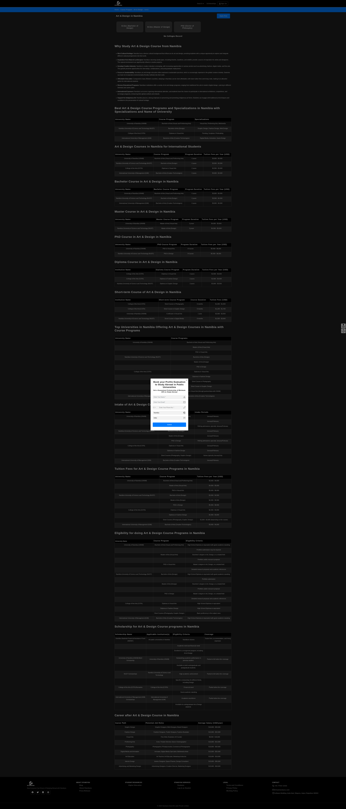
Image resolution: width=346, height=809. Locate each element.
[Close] (186, 380)
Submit (169, 424)
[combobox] (154, 407)
